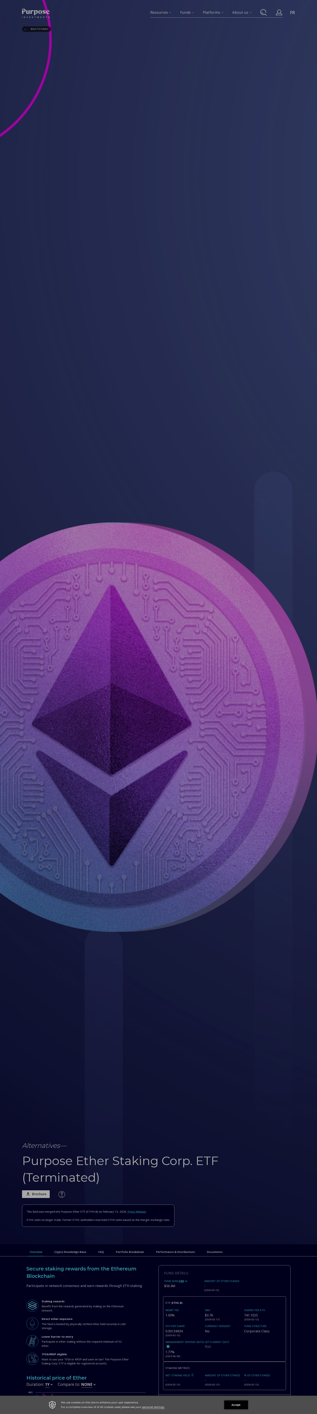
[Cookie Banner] (158, 1405)
